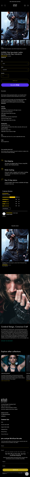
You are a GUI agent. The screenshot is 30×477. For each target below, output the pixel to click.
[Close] (28, 453)
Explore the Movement (7, 340)
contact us (3, 416)
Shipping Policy (4, 429)
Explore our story (4, 412)
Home (2, 47)
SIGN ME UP (15, 469)
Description (3, 91)
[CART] (28, 5)
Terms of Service (4, 434)
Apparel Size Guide (5, 427)
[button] (4, 56)
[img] (9, 213)
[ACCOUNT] (25, 5)
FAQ (2, 422)
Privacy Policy (20, 472)
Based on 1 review (6, 194)
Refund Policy (4, 431)
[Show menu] (2, 5)
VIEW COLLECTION (5, 380)
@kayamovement (6, 414)
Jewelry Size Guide (5, 424)
